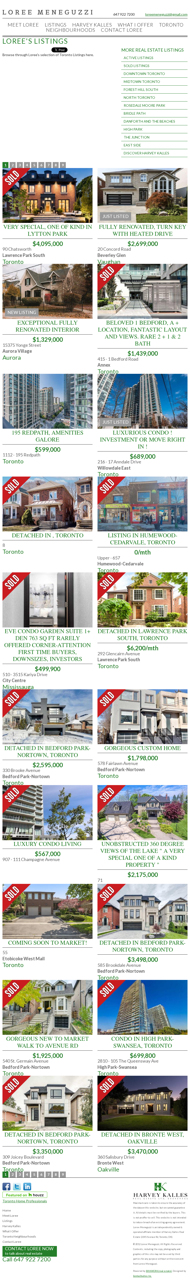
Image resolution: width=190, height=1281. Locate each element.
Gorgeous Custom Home (142, 748)
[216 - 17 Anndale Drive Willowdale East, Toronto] (142, 427)
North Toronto (139, 97)
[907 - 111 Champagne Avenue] (47, 839)
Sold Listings (136, 66)
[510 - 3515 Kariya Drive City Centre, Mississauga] (47, 626)
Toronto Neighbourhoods (19, 1236)
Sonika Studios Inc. (142, 1276)
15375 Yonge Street (21, 345)
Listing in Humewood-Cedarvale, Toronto (142, 538)
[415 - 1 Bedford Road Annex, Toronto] (142, 317)
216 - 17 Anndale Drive (119, 461)
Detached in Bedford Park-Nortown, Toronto (47, 751)
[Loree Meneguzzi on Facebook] (6, 1189)
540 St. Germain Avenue (25, 1061)
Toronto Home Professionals (24, 1201)
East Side (132, 145)
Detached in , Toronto (47, 535)
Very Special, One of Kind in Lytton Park (47, 230)
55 (4, 952)
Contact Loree (122, 30)
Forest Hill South (141, 89)
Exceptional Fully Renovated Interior (47, 325)
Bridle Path (134, 113)
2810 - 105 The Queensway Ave (128, 1061)
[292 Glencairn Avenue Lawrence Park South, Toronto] (142, 626)
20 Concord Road (114, 249)
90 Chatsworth (16, 249)
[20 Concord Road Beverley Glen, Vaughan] (142, 221)
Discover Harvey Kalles (146, 153)
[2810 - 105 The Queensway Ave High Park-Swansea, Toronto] (142, 1033)
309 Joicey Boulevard (23, 1157)
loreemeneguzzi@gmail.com (166, 14)
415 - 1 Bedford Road (117, 359)
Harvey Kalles (92, 25)
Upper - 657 (108, 557)
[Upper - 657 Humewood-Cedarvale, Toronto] (142, 530)
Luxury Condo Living (47, 844)
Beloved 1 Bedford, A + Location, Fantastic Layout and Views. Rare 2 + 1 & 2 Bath (142, 332)
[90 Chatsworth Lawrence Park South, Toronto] (47, 221)
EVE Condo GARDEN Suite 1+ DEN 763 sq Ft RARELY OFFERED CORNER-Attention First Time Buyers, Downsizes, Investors (47, 645)
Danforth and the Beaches (149, 121)
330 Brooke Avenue (21, 770)
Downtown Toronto (144, 73)
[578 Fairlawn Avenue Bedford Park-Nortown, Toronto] (142, 743)
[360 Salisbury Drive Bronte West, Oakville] (142, 1129)
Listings (56, 25)
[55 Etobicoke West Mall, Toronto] (47, 937)
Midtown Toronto (142, 81)
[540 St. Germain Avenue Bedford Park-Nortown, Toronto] (47, 1033)
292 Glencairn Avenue (118, 653)
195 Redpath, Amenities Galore (47, 435)
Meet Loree (23, 25)
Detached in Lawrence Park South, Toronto (142, 634)
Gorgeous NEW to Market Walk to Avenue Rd (47, 1042)
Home (6, 1210)
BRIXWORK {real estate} (159, 1271)
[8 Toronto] (47, 530)
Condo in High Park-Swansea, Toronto (142, 1042)
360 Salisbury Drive (116, 1157)
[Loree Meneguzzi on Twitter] (17, 1189)
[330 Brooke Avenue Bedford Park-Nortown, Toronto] (47, 743)
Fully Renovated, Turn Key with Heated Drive (142, 230)
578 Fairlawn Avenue (117, 763)
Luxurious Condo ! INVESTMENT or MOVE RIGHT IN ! (142, 439)
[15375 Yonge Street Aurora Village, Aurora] (47, 317)
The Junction (136, 137)
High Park (133, 129)
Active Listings (138, 58)
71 (99, 880)
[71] (142, 839)
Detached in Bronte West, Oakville (142, 1137)
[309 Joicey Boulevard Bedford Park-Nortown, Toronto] (47, 1129)
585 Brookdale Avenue (119, 965)
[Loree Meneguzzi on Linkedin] (27, 1189)
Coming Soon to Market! (47, 942)
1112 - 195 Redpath (21, 454)
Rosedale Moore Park (144, 105)
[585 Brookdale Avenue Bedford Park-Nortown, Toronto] (142, 937)
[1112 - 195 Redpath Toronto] (47, 427)
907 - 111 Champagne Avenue (31, 859)
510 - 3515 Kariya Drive (25, 674)
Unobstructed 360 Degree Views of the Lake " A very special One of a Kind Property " (142, 854)
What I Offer (135, 25)
